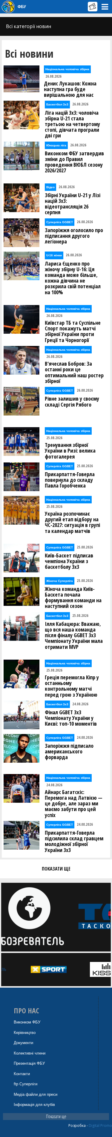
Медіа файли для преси (35, 1094)
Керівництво (25, 1032)
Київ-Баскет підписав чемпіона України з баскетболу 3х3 (69, 561)
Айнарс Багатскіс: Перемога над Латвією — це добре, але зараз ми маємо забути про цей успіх (73, 803)
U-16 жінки (54, 255)
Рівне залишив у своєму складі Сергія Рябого (72, 401)
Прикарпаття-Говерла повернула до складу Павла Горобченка (70, 480)
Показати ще (56, 1116)
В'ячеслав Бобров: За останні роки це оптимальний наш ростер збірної (74, 372)
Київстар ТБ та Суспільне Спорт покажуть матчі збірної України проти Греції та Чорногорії (73, 331)
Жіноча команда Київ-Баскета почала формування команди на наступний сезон (73, 597)
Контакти (22, 1074)
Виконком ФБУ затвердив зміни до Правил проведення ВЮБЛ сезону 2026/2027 (74, 162)
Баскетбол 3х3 (57, 104)
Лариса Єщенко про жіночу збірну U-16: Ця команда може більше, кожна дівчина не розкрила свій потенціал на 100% (73, 278)
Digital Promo (100, 1125)
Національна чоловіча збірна (67, 69)
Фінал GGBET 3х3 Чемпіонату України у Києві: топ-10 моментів (71, 718)
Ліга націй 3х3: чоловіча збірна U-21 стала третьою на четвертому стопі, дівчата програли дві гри (72, 124)
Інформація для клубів (34, 1104)
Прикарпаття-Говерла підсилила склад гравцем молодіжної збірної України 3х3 (74, 841)
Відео (50, 187)
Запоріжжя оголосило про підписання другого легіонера (74, 236)
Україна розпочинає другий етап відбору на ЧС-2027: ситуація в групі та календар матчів (72, 522)
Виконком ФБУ (27, 1022)
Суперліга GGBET (59, 222)
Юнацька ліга (56, 145)
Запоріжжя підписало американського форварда (69, 751)
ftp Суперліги (25, 1084)
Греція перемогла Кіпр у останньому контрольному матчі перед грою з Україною (72, 686)
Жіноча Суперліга (59, 581)
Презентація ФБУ (29, 1063)
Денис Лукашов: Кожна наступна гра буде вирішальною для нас (70, 89)
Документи (23, 1043)
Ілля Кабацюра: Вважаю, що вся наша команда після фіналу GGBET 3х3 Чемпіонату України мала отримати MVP (74, 635)
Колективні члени (29, 1053)
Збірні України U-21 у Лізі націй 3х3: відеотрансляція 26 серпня (72, 203)
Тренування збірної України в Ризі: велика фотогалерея (70, 450)
